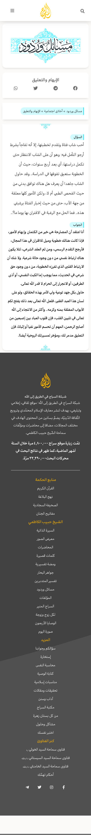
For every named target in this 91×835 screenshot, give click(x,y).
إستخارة (45, 656)
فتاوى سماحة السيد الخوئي (45, 749)
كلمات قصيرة (45, 555)
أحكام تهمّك (46, 774)
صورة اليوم (45, 631)
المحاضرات (45, 547)
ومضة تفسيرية (45, 564)
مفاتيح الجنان (45, 513)
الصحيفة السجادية (45, 505)
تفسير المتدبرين (46, 581)
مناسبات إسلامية (45, 682)
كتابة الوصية (45, 673)
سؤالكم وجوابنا (45, 648)
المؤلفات (45, 597)
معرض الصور (45, 538)
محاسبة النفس (45, 665)
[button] (82, 11)
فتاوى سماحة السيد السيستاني (45, 757)
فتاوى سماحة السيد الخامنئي (45, 766)
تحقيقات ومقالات (45, 690)
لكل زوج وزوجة (45, 614)
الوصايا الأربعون (45, 623)
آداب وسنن (45, 698)
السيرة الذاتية (45, 530)
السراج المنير (45, 606)
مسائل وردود (45, 589)
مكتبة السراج (45, 707)
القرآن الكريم (45, 488)
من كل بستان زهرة (45, 715)
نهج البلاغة (45, 496)
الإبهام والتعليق (45, 80)
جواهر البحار (46, 572)
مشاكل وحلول (45, 724)
